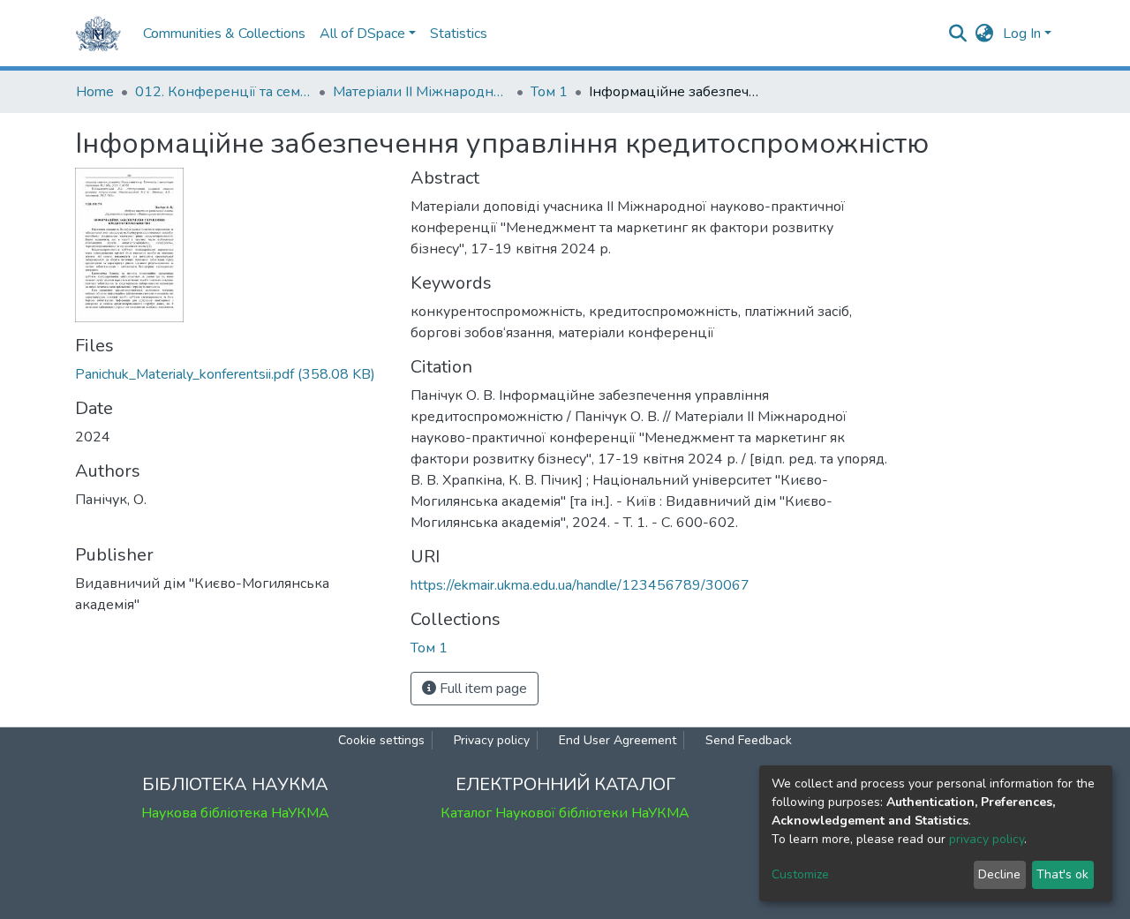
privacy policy (986, 839)
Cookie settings (381, 740)
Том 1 (549, 92)
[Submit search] (958, 33)
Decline (999, 874)
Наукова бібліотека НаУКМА (235, 813)
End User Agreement (617, 740)
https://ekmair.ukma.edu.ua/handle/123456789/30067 (580, 585)
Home (95, 92)
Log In (1022, 33)
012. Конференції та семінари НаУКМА (223, 92)
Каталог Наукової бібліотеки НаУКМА (565, 813)
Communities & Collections (224, 33)
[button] (984, 33)
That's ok (1062, 874)
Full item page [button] (481, 688)
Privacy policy (492, 740)
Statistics (458, 33)
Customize (800, 874)
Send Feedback (748, 740)
